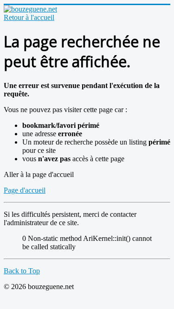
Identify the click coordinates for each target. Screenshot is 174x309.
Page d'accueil (24, 190)
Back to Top (22, 271)
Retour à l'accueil (29, 17)
